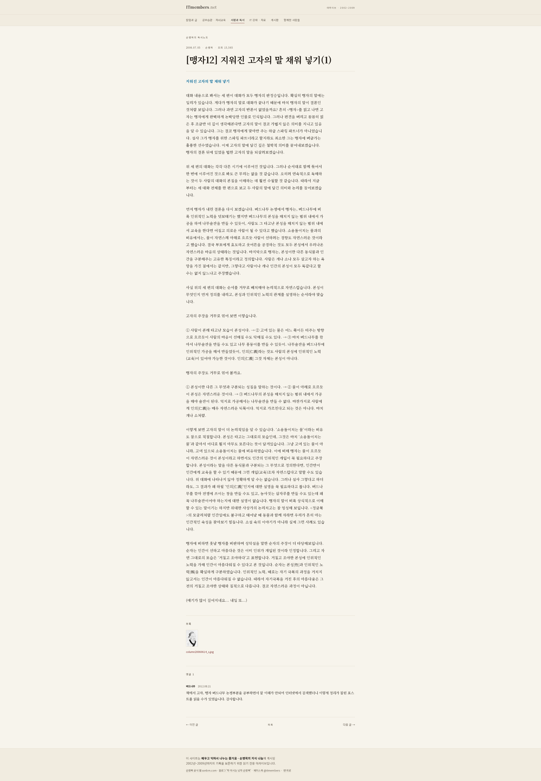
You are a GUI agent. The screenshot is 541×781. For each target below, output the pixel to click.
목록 (270, 724)
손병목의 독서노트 (197, 37)
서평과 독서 (238, 20)
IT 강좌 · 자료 (258, 20)
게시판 (275, 20)
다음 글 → (349, 725)
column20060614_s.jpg (200, 652)
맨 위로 (287, 770)
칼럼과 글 (191, 20)
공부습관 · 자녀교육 (214, 20)
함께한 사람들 (292, 20)
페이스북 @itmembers (267, 770)
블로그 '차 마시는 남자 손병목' (235, 770)
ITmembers (201, 7)
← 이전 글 (192, 725)
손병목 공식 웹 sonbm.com (201, 770)
